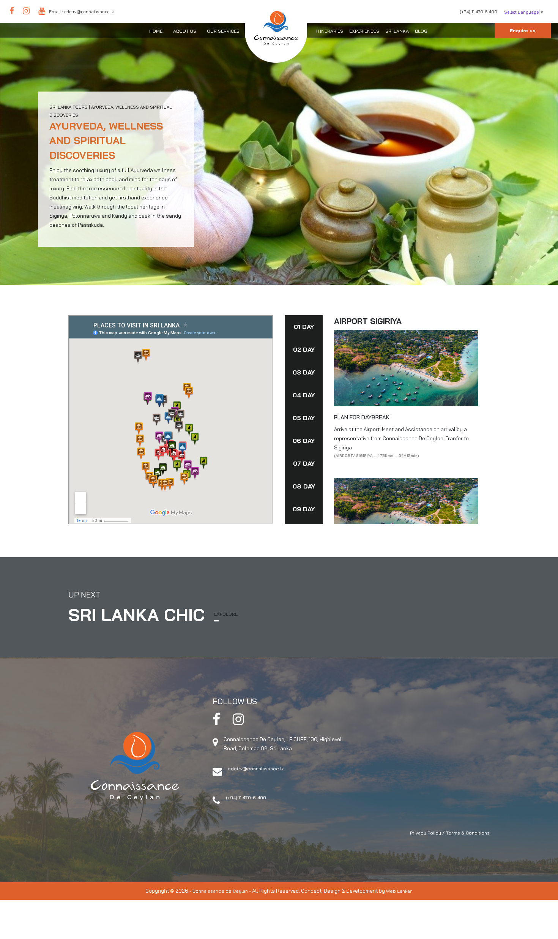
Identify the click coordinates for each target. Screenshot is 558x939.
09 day (304, 509)
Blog (421, 31)
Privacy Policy (425, 833)
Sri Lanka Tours (68, 107)
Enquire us (523, 30)
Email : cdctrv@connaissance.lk (81, 11)
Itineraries (329, 31)
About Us (184, 31)
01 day (304, 326)
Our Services (223, 31)
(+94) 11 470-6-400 (478, 11)
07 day (304, 463)
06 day (304, 440)
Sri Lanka (397, 31)
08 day (304, 486)
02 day (304, 349)
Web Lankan (399, 891)
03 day (304, 372)
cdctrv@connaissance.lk (256, 768)
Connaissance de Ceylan (220, 891)
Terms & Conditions (468, 833)
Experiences (364, 31)
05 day (304, 418)
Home (155, 31)
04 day (304, 395)
